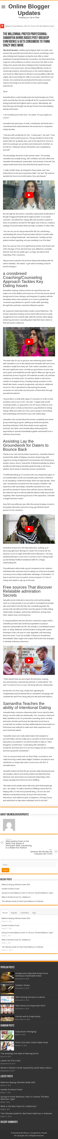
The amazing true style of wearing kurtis (19, 1053)
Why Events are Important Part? (30, 1005)
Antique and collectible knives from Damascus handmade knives (31, 974)
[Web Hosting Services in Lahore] (7, 999)
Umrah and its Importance (27, 1016)
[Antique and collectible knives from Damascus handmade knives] (7, 977)
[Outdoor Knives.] (7, 989)
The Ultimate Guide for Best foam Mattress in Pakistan (22, 901)
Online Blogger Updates (29, 9)
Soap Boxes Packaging (25, 1031)
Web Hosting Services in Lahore (30, 997)
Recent (5, 913)
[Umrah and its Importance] (7, 1018)
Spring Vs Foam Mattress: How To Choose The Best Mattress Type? (29, 26)
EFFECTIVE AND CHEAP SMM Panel (31, 1042)
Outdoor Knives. (22, 985)
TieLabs (44, 1133)
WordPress (25, 1133)
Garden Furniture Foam (10, 889)
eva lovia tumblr (20, 176)
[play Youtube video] (29, 195)
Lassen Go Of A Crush (10, 1060)
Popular (14, 913)
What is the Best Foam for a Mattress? (16, 897)
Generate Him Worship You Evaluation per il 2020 (41, 852)
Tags (34, 913)
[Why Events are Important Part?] (7, 1008)
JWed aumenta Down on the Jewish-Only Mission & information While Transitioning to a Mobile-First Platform (19, 843)
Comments (24, 913)
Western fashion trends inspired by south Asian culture (26, 1068)
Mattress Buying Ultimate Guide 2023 (16, 885)
